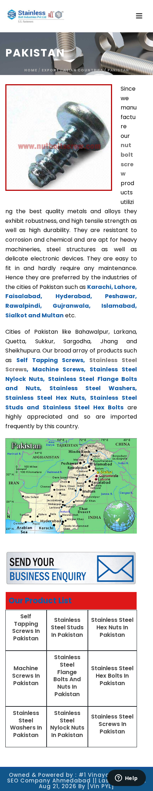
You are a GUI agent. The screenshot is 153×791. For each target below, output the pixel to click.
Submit (44, 245)
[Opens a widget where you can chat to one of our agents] (126, 778)
